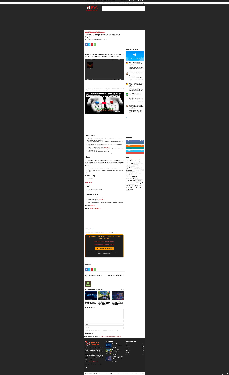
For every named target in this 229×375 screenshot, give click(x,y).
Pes (136, 178)
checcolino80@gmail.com (93, 361)
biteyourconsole (137, 161)
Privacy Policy (119, 0)
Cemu (127, 163)
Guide (93, 0)
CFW (132, 163)
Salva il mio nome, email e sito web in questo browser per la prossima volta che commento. (102, 330)
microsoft (134, 174)
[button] (143, 3)
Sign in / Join (86, 0)
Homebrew (90, 31)
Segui (142, 143)
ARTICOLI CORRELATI (90, 289)
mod (140, 173)
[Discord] (129, 1)
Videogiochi (128, 350)
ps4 (141, 183)
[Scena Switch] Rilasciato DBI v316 (115, 275)
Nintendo (95, 32)
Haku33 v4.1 (92, 205)
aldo (139, 159)
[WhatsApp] (95, 44)
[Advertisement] (123, 8)
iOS (142, 170)
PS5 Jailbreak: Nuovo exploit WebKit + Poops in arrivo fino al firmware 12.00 (135, 94)
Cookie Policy (124, 0)
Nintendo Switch (101, 32)
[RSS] (137, 1)
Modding (110, 0)
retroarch (131, 185)
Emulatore (138, 165)
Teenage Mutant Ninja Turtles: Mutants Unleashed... (104, 244)
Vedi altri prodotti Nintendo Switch (104, 248)
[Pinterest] (92, 44)
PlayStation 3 (139, 180)
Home (90, 0)
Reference (102, 145)
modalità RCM (101, 199)
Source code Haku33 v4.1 (95, 208)
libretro (136, 172)
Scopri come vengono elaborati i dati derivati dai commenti (111, 336)
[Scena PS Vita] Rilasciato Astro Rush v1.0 (93, 276)
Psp (127, 185)
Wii (140, 187)
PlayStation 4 (128, 182)
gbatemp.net (91, 228)
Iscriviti (141, 153)
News (92, 32)
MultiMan (128, 176)
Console (101, 0)
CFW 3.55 (135, 163)
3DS (127, 160)
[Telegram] (138, 1)
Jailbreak (131, 172)
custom (128, 165)
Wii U (127, 189)
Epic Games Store (131, 168)
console (141, 163)
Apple (132, 161)
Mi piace (141, 140)
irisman (127, 172)
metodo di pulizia (107, 147)
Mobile (105, 0)
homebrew (137, 170)
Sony (136, 185)
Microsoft (127, 354)
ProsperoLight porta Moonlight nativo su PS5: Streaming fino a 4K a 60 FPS (90, 302)
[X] (140, 1)
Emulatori (114, 0)
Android (127, 161)
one (133, 178)
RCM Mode (88, 182)
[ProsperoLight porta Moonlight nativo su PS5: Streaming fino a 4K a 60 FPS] (91, 295)
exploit (139, 167)
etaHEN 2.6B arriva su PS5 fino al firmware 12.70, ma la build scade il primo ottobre (136, 74)
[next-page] (123, 289)
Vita (131, 187)
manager (128, 174)
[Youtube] (142, 1)
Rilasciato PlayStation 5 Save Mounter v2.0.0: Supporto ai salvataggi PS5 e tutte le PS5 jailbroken (136, 63)
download (133, 165)
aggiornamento (133, 160)
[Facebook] (131, 1)
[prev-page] (121, 289)
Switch (140, 185)
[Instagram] (133, 1)
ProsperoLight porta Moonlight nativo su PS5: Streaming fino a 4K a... (117, 344)
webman (136, 187)
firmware (129, 170)
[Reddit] (135, 1)
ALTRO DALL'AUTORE (100, 289)
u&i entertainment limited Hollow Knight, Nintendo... (104, 241)
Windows (96, 0)
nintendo (135, 176)
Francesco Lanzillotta (132, 105)
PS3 (137, 183)
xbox (131, 189)
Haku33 (89, 264)
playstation (130, 180)
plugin (133, 182)
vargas (127, 187)
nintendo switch (129, 178)
